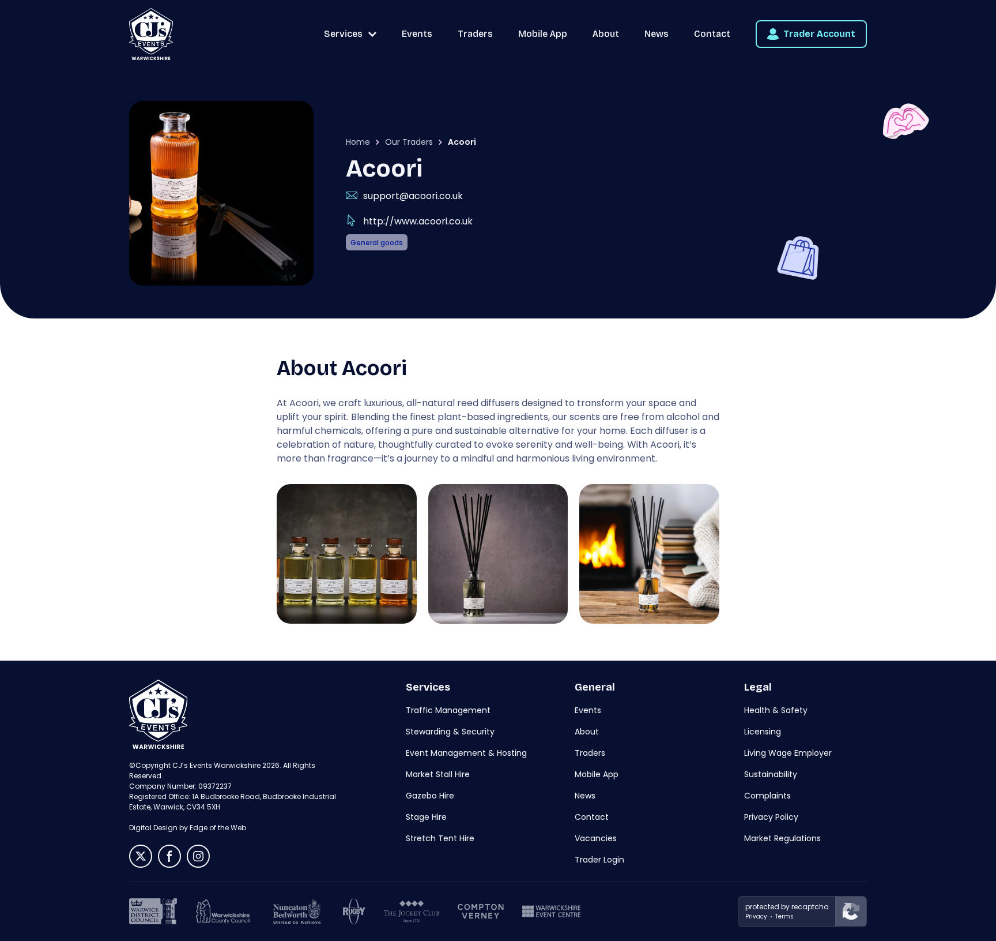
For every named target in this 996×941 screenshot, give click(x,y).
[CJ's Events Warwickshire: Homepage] (151, 34)
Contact (712, 33)
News (656, 33)
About (606, 33)
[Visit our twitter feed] (140, 856)
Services (343, 33)
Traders (475, 33)
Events (417, 33)
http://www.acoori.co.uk (418, 221)
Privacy (756, 916)
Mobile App (542, 33)
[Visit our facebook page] (169, 856)
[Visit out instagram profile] (198, 856)
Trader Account (819, 33)
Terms (784, 916)
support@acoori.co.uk (413, 196)
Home (358, 142)
